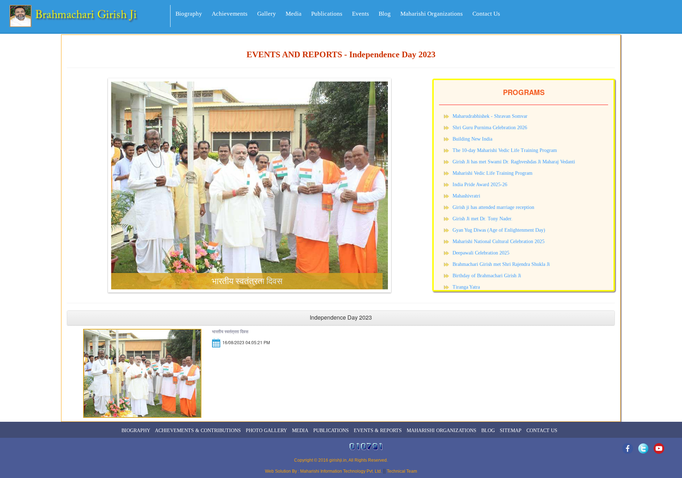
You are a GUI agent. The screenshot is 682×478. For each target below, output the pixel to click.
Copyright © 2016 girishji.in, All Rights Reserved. (341, 460)
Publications (326, 13)
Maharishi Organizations (431, 13)
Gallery (266, 13)
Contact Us (486, 13)
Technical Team (401, 471)
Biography (188, 13)
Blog (385, 13)
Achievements (230, 13)
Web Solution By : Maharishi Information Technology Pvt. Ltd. (324, 471)
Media (294, 13)
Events (360, 13)
